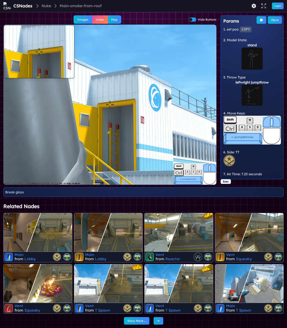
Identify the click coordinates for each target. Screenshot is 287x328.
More (275, 20)
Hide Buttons (207, 19)
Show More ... (136, 321)
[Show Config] (254, 6)
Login (277, 5)
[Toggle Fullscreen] (264, 6)
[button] (109, 105)
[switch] (192, 19)
